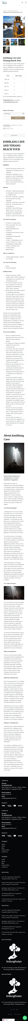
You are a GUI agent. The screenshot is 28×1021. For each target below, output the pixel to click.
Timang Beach (7, 126)
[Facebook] (11, 1009)
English (6, 1019)
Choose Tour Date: (8, 110)
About (3, 846)
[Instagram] (14, 1009)
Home (3, 844)
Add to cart (18, 118)
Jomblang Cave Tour (16, 125)
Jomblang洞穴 (17, 1014)
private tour (9, 128)
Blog (3, 848)
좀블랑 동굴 (10, 1014)
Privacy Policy (5, 850)
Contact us (5, 851)
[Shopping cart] (22, 2)
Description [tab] (14, 135)
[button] (25, 1018)
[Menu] (25, 2)
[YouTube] (16, 1009)
